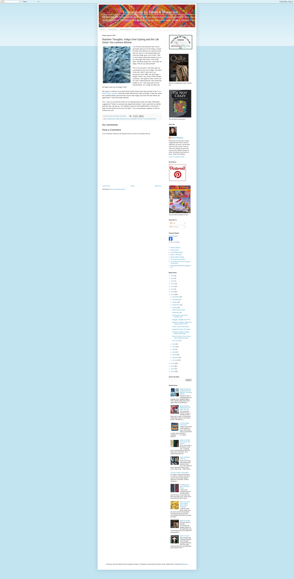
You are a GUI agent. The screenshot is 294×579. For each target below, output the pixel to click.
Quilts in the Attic (185, 520)
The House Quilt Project (149, 118)
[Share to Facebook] (140, 116)
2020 (172, 276)
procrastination (133, 118)
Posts (173, 223)
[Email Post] (130, 116)
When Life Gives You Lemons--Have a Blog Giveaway (182, 337)
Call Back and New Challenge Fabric (185, 486)
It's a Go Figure (177, 340)
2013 (172, 294)
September (176, 305)
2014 (172, 292)
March (174, 355)
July (173, 344)
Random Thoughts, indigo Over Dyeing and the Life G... (182, 323)
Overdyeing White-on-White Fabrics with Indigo (180, 332)
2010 (172, 369)
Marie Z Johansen (176, 254)
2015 (172, 289)
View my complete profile (176, 157)
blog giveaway (111, 118)
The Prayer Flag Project (178, 259)
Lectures (138, 29)
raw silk (140, 118)
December (175, 297)
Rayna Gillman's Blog (177, 257)
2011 (172, 366)
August (174, 307)
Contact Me (112, 29)
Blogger (185, 564)
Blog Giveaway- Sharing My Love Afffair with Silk (185, 407)
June (174, 347)
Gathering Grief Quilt (178, 310)
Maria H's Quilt (184, 536)
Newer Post (106, 186)
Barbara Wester (175, 247)
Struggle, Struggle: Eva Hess (181, 319)
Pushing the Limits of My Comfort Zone (179, 316)
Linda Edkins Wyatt (176, 252)
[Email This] (134, 116)
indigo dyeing (119, 118)
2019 (172, 278)
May (173, 349)
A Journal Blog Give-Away (184, 424)
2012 (172, 363)
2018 (172, 281)
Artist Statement (126, 29)
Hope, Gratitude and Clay (185, 458)
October (175, 302)
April (174, 352)
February (175, 357)
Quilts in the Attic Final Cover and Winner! (185, 441)
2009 (172, 371)
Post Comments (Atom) (118, 189)
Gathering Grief (177, 312)
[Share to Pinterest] (142, 116)
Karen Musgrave (173, 236)
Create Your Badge (174, 242)
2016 (172, 286)
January (175, 360)
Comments (175, 227)
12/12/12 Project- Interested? (180, 472)
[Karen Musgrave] (170, 240)
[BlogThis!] (136, 116)
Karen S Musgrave (177, 138)
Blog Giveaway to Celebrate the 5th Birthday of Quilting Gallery (186, 391)
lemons (126, 118)
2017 (172, 284)
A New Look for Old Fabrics (180, 326)
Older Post (158, 186)
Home (102, 29)
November (175, 299)
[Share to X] (138, 116)
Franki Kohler (175, 250)
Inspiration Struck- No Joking (181, 329)
